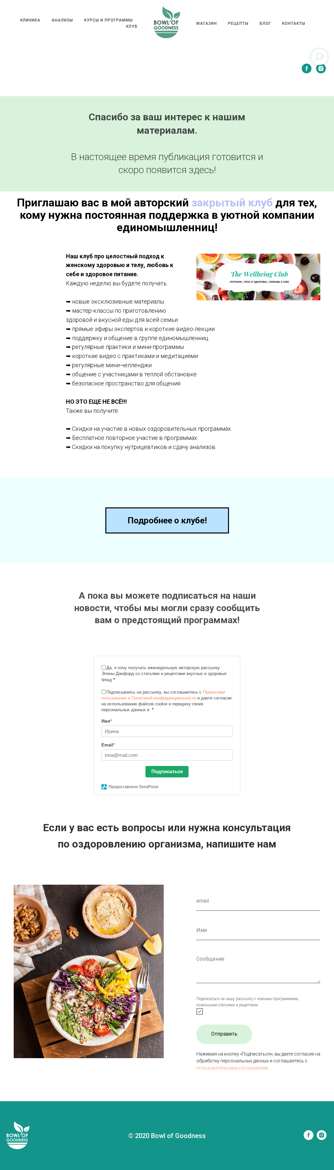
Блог (265, 23)
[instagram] (321, 68)
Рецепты (238, 23)
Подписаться (167, 771)
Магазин (206, 23)
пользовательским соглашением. (232, 1068)
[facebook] (306, 68)
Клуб (132, 26)
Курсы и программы (108, 20)
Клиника (30, 20)
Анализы (62, 20)
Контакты (293, 23)
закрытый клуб (232, 202)
